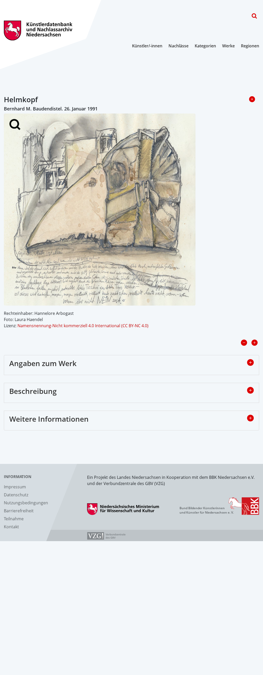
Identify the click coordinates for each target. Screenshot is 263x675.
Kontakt (11, 527)
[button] (250, 362)
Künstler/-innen (147, 46)
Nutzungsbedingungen (26, 503)
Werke (228, 46)
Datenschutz (16, 495)
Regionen (250, 46)
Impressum (15, 487)
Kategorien (205, 46)
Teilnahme (14, 519)
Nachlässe (178, 46)
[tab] (131, 365)
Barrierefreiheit (19, 511)
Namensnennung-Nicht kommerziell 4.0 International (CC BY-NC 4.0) (82, 325)
